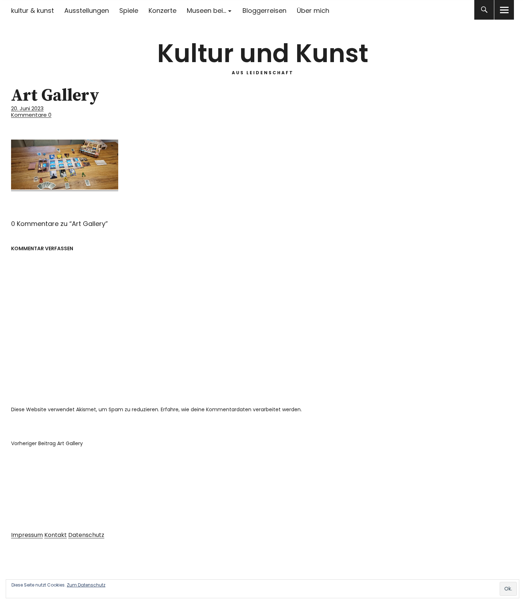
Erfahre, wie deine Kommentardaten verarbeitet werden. (231, 409)
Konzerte (162, 10)
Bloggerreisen (264, 10)
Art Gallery (47, 443)
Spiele (128, 10)
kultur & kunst (32, 10)
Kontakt (55, 535)
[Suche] (484, 10)
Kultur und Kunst (262, 53)
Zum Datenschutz (86, 585)
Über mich (313, 10)
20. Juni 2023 (27, 108)
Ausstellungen (86, 10)
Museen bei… (206, 10)
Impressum (27, 535)
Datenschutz (86, 535)
